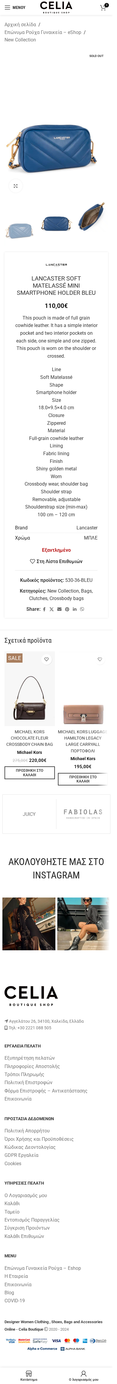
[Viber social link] (82, 609)
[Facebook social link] (44, 609)
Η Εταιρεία (16, 1276)
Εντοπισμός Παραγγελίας (32, 1220)
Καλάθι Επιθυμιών (24, 1236)
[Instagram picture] (29, 924)
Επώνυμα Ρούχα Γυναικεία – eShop (42, 32)
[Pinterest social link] (67, 609)
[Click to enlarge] (15, 186)
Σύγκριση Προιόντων (27, 1228)
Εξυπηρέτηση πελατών (29, 1058)
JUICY (29, 814)
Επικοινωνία (18, 1099)
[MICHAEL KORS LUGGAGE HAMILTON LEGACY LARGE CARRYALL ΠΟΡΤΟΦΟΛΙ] (83, 688)
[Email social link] (59, 609)
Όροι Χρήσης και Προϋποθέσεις (39, 1139)
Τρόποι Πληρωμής (24, 1074)
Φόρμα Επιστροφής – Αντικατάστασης (46, 1091)
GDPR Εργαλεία (21, 1155)
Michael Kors (29, 752)
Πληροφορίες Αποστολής (32, 1066)
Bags (86, 591)
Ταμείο (12, 1212)
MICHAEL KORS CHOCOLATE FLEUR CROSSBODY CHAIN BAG (29, 738)
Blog (9, 1292)
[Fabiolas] (83, 814)
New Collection (20, 40)
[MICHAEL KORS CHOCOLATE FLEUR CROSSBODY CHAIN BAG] (29, 688)
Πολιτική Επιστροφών (28, 1082)
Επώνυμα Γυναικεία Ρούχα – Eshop (42, 1268)
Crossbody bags (67, 598)
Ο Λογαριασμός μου (25, 1195)
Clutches (38, 598)
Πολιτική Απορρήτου (27, 1131)
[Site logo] (56, 7)
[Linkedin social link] (74, 609)
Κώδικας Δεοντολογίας (30, 1147)
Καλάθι (12, 1203)
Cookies (12, 1163)
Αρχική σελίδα (20, 24)
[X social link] (52, 609)
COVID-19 (14, 1301)
